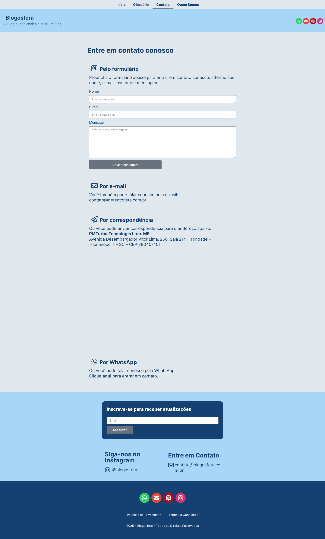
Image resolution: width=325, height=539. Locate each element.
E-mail (94, 107)
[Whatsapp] (299, 21)
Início (121, 5)
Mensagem (98, 122)
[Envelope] (306, 21)
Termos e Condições (183, 515)
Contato (163, 5)
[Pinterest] (313, 21)
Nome (94, 91)
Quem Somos (188, 5)
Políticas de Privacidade (144, 515)
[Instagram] (320, 21)
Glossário (141, 5)
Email (110, 413)
